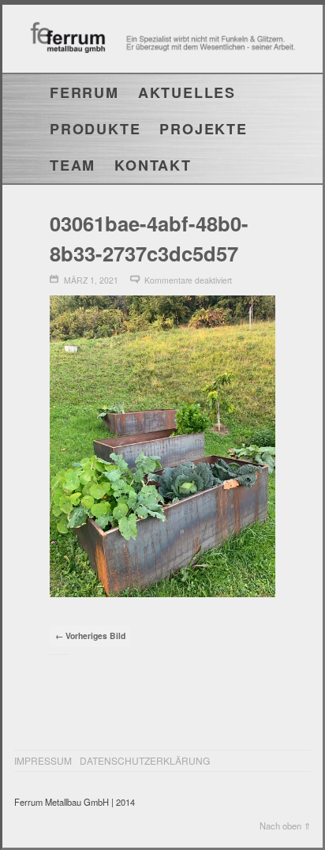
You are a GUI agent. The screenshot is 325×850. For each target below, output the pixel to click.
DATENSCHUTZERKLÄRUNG (145, 760)
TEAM (72, 165)
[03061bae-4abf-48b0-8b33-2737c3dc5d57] (162, 592)
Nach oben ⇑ (285, 825)
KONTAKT (153, 165)
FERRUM (84, 92)
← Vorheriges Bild (90, 635)
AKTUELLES (187, 92)
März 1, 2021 (91, 280)
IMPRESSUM (43, 760)
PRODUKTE (95, 128)
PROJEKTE (203, 128)
